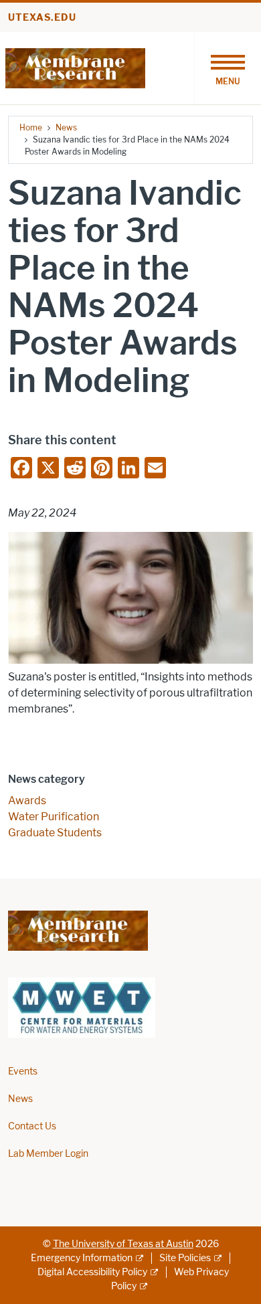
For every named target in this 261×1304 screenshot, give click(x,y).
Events (22, 1071)
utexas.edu (42, 17)
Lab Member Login (48, 1153)
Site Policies (185, 1258)
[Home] (75, 67)
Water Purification (53, 816)
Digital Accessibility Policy (92, 1272)
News (66, 127)
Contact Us (32, 1126)
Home (30, 127)
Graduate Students (55, 832)
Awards (27, 800)
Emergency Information (82, 1258)
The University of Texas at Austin (123, 1244)
